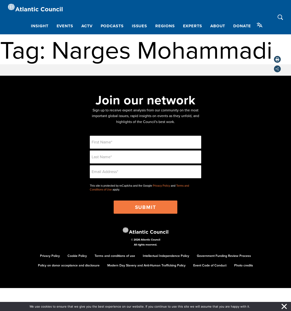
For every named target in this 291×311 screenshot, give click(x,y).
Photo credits (243, 265)
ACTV (87, 26)
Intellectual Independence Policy (166, 255)
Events (65, 26)
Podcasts (112, 26)
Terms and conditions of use (115, 255)
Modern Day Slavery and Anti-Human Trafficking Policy (146, 265)
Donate (242, 26)
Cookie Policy (77, 255)
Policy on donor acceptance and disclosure (69, 265)
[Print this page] (277, 59)
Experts (192, 26)
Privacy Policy (161, 185)
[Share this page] (277, 68)
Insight (39, 26)
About (217, 26)
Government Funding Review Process (224, 255)
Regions (165, 26)
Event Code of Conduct (209, 265)
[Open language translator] (260, 25)
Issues (139, 26)
